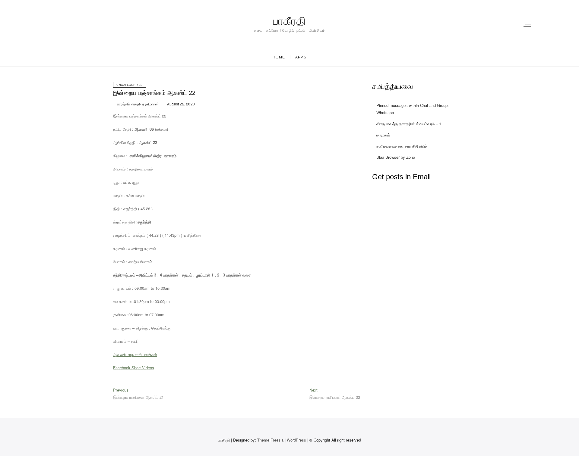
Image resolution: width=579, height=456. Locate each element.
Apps (300, 57)
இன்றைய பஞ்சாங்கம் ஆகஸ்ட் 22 (154, 92)
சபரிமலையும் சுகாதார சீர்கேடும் (401, 146)
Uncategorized (129, 85)
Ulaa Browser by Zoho (395, 157)
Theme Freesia (270, 440)
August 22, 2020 (180, 103)
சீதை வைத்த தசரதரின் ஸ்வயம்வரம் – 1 (408, 123)
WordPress (296, 440)
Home (279, 57)
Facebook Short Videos (133, 367)
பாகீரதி (289, 21)
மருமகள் (383, 135)
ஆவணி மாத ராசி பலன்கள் (135, 354)
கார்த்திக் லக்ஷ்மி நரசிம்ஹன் (137, 103)
